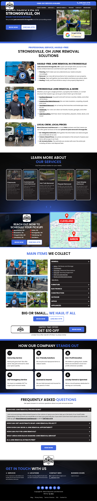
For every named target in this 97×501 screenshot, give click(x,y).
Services (51, 7)
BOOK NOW (13, 27)
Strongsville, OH (37, 233)
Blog (32, 497)
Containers (57, 268)
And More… (35, 237)
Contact (79, 7)
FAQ (57, 497)
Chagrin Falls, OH (19, 235)
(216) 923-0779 (84, 3)
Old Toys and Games (61, 275)
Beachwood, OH (19, 230)
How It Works (41, 7)
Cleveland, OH (18, 237)
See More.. (55, 280)
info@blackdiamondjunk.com (58, 476)
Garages (57, 270)
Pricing (71, 7)
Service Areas (61, 7)
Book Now (87, 7)
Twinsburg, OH (36, 235)
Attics (55, 266)
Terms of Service (49, 497)
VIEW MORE (48, 448)
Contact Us (63, 497)
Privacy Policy (39, 497)
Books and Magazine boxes (63, 277)
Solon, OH (35, 230)
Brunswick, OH (18, 233)
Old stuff (56, 272)
